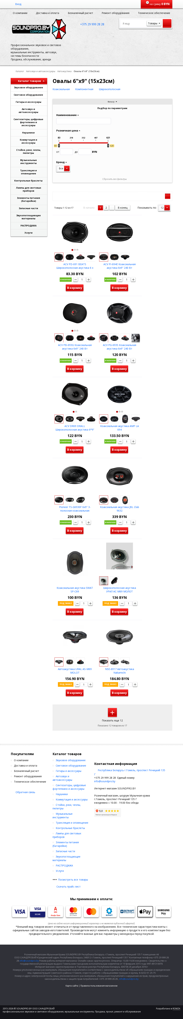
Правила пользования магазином (98, 985)
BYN (86, 151)
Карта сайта (72, 985)
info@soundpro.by (104, 781)
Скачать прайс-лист (68, 886)
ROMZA (176, 1008)
